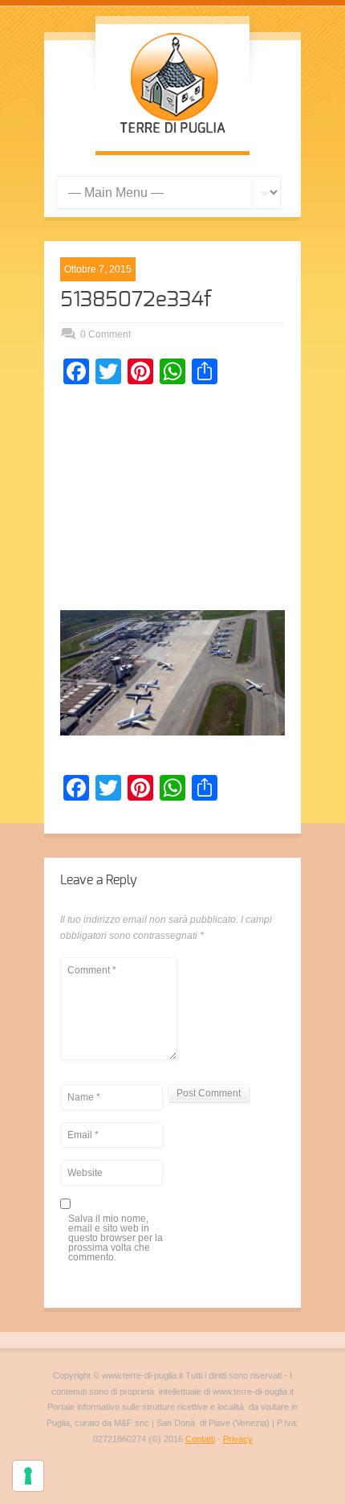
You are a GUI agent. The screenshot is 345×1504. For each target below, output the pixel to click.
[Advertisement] (172, 501)
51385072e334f (136, 299)
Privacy (238, 1439)
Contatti (200, 1439)
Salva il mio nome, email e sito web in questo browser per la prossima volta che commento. (115, 1238)
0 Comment (105, 334)
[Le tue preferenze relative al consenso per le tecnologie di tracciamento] (28, 1476)
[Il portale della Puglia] (172, 135)
